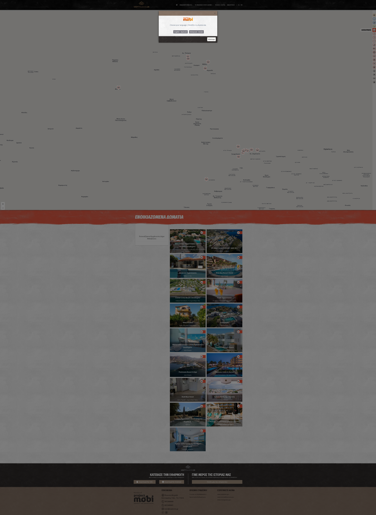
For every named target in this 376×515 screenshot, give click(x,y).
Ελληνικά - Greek (196, 32)
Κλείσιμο (211, 39)
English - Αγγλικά (180, 32)
